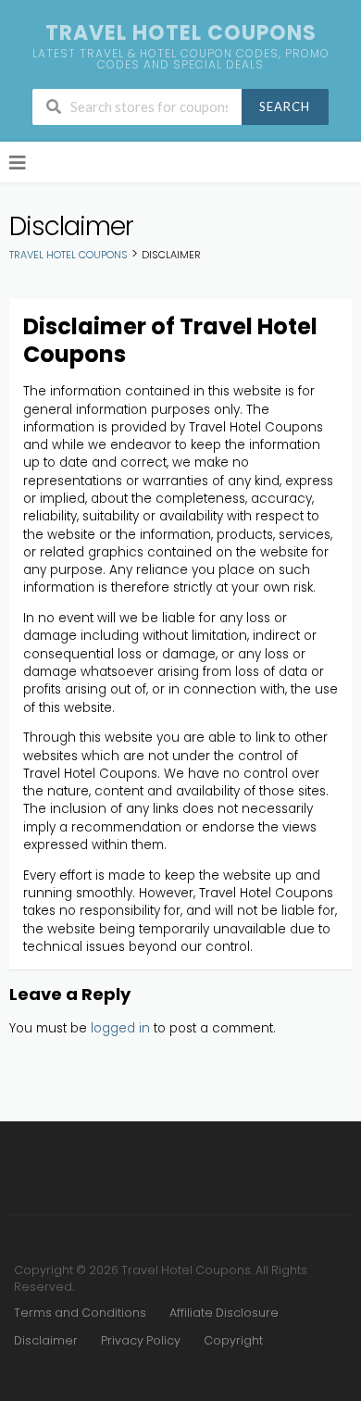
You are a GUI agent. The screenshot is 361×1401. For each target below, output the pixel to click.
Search (284, 106)
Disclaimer (46, 1340)
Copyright (233, 1340)
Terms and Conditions (80, 1312)
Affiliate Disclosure (224, 1312)
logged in (120, 1028)
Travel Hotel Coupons (181, 33)
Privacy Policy (140, 1340)
